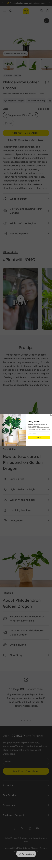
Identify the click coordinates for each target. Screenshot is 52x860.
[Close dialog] (50, 415)
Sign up (39, 437)
